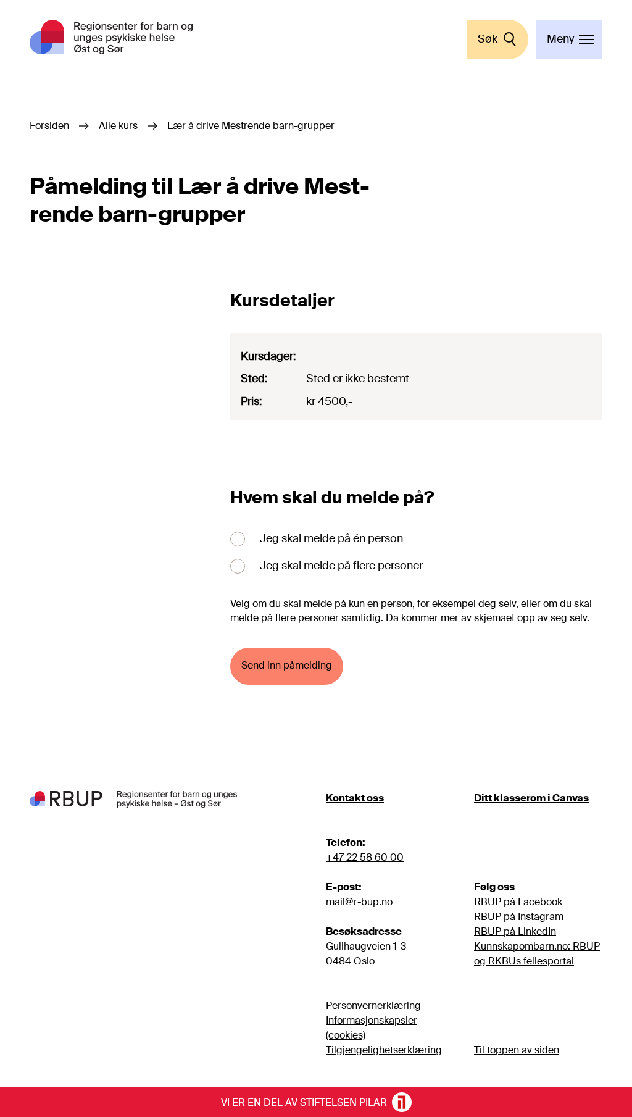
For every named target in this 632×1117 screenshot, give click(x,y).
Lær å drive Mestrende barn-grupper (251, 126)
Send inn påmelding (286, 665)
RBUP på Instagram (518, 916)
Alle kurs (118, 126)
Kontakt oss (355, 798)
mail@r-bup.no (359, 901)
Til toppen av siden (516, 1050)
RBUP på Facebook (518, 901)
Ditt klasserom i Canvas (531, 798)
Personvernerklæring (373, 1005)
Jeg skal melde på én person (331, 538)
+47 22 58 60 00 (365, 857)
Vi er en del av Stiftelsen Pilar (304, 1103)
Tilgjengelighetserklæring (384, 1050)
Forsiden (49, 126)
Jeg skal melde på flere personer (341, 565)
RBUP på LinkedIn (515, 931)
